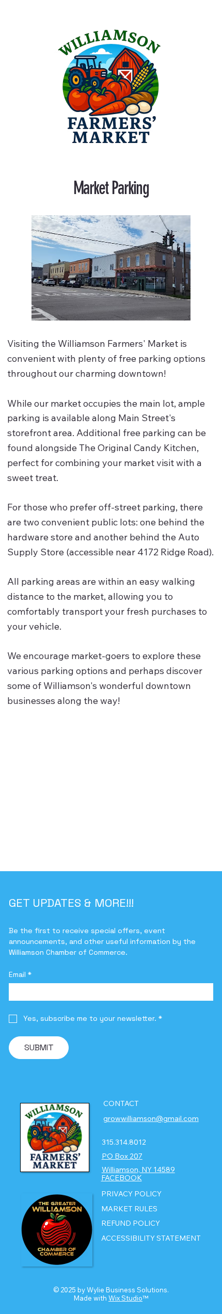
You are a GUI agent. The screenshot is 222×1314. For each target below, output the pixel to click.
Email (20, 974)
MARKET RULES (129, 1208)
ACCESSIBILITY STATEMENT (151, 1238)
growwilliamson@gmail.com (151, 1118)
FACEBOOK (121, 1177)
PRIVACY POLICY (131, 1193)
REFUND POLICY (130, 1223)
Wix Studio (125, 1298)
